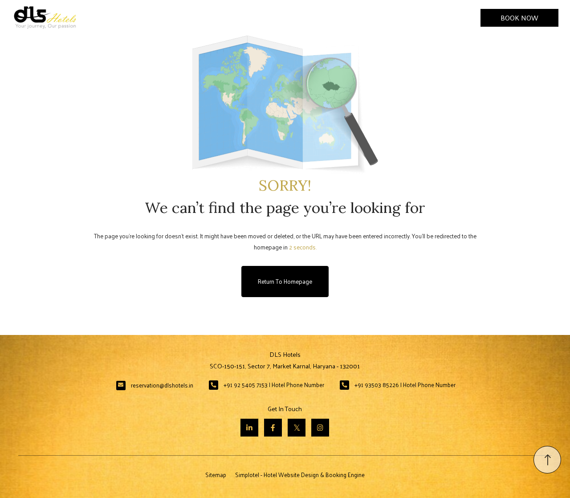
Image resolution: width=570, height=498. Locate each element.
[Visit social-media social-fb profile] (273, 428)
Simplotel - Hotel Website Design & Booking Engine (300, 474)
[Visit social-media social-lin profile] (249, 428)
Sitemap (215, 474)
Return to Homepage (285, 281)
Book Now (519, 17)
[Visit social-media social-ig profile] (320, 428)
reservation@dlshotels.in (162, 385)
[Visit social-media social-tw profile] (296, 428)
